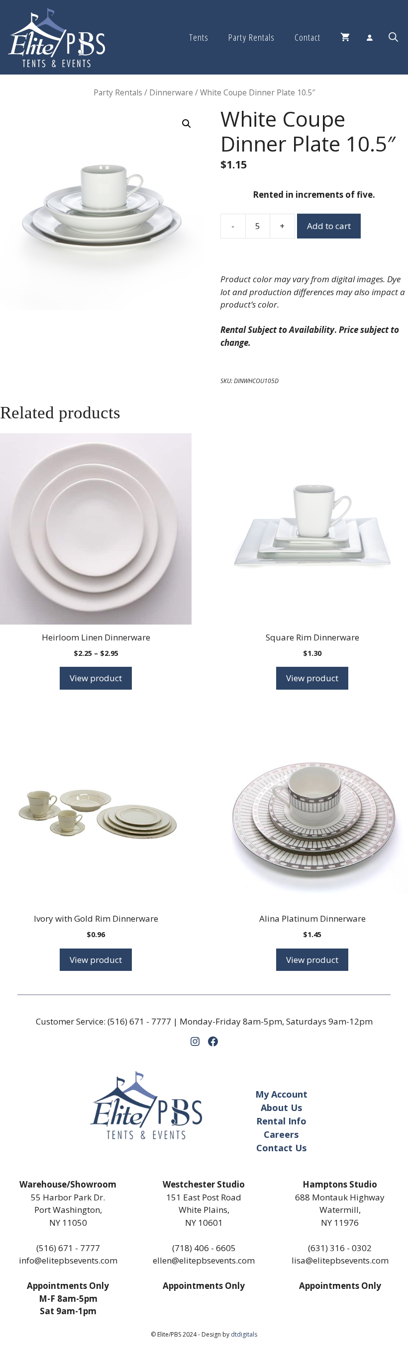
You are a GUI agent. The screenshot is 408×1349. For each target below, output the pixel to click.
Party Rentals (251, 37)
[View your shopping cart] (345, 37)
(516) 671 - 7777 (139, 1021)
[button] (393, 37)
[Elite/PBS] (56, 37)
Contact (307, 37)
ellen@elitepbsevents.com (204, 1260)
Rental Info (281, 1121)
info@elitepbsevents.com (68, 1260)
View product (96, 678)
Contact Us (281, 1148)
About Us (281, 1107)
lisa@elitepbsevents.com (340, 1260)
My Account (281, 1094)
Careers (281, 1134)
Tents (198, 37)
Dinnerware (171, 92)
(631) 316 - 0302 (340, 1248)
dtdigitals (244, 1334)
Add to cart (329, 226)
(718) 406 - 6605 (204, 1248)
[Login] (369, 37)
